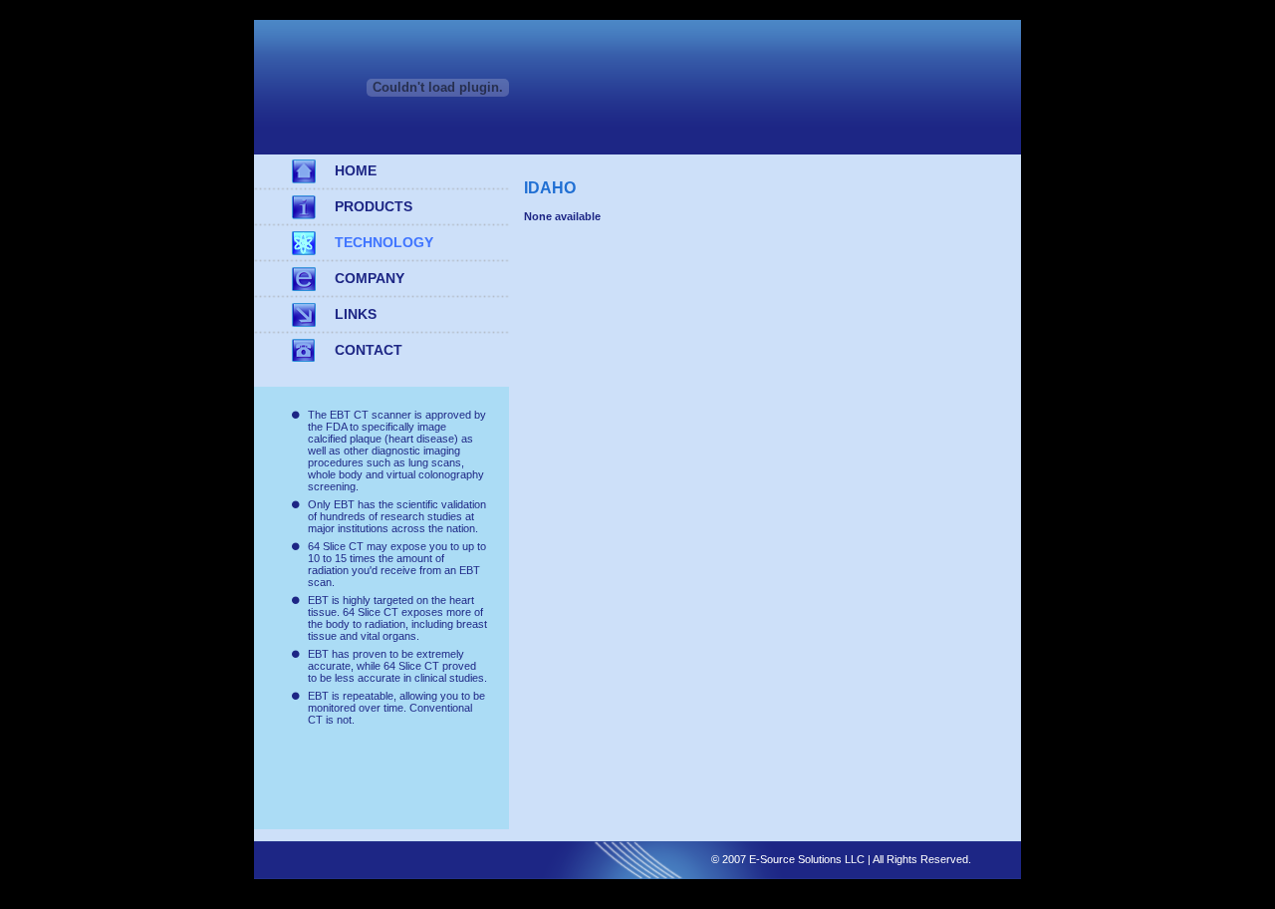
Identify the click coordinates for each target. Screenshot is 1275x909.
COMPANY (369, 278)
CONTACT (368, 350)
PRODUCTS (373, 206)
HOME (356, 170)
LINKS (356, 314)
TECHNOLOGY (384, 242)
